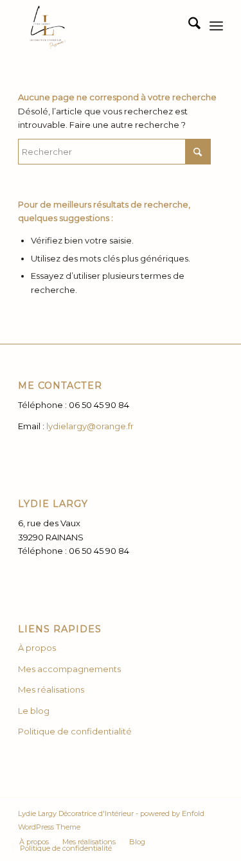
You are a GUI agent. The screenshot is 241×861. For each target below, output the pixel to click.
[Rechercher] (188, 25)
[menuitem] (188, 25)
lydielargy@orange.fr (90, 426)
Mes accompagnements (70, 669)
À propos (37, 648)
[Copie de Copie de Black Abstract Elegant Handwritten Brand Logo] (100, 25)
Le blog (33, 711)
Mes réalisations (51, 689)
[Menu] (216, 25)
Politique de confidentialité (75, 731)
